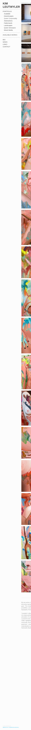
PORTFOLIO (7, 11)
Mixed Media (8, 30)
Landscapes (8, 25)
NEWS (5, 42)
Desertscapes (9, 16)
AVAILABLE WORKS (10, 35)
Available (7, 14)
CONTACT (6, 47)
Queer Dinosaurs (10, 28)
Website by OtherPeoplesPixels (11, 727)
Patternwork (8, 23)
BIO (4, 40)
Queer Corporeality (11, 18)
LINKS (5, 44)
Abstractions (8, 21)
